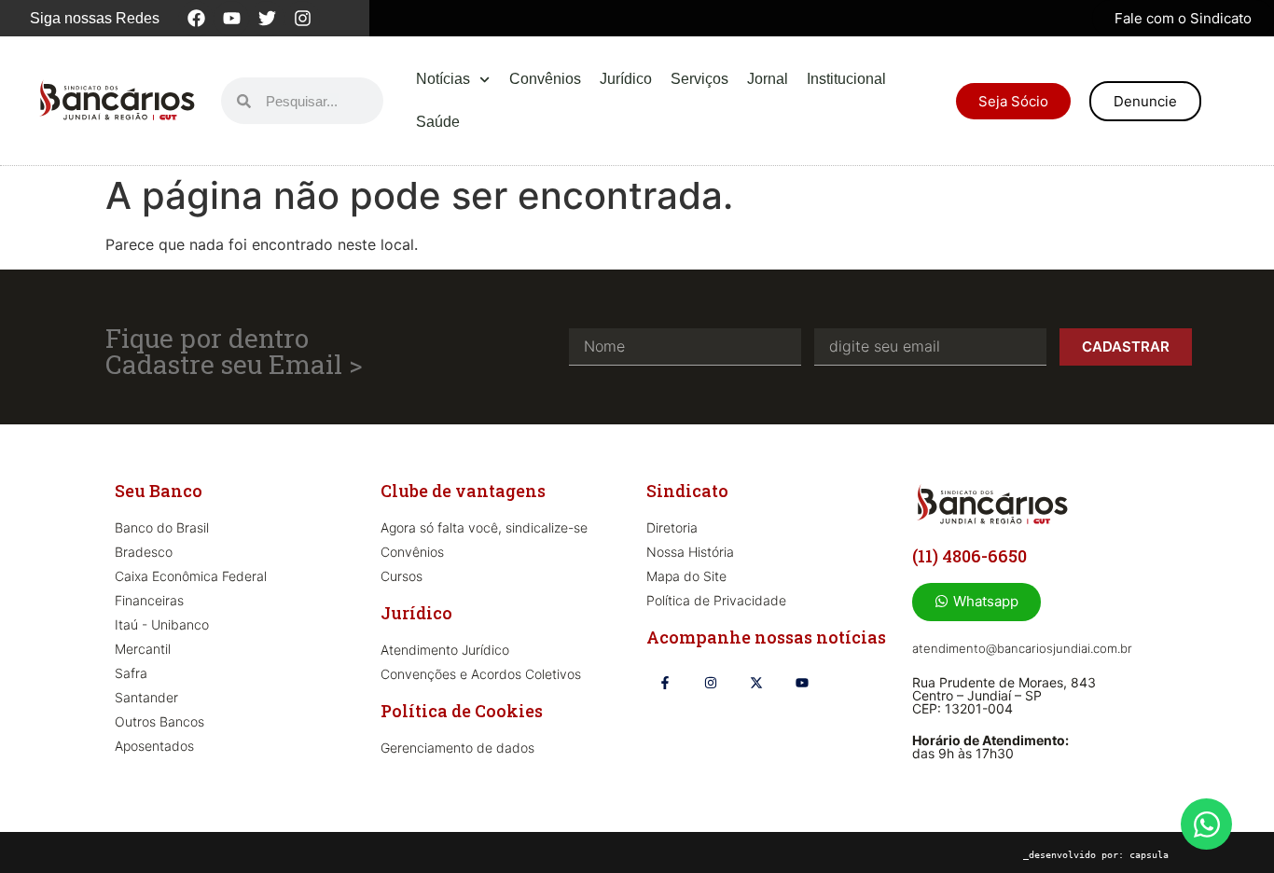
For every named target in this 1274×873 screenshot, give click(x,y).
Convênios (545, 79)
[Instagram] (302, 18)
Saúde (438, 122)
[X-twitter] (756, 682)
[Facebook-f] (664, 682)
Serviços (699, 79)
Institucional (846, 79)
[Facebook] (196, 18)
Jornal (767, 79)
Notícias (443, 79)
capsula (1149, 855)
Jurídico (626, 79)
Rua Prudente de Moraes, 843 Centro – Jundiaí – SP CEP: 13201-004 (1004, 695)
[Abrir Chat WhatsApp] (1206, 824)
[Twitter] (266, 18)
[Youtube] (231, 18)
